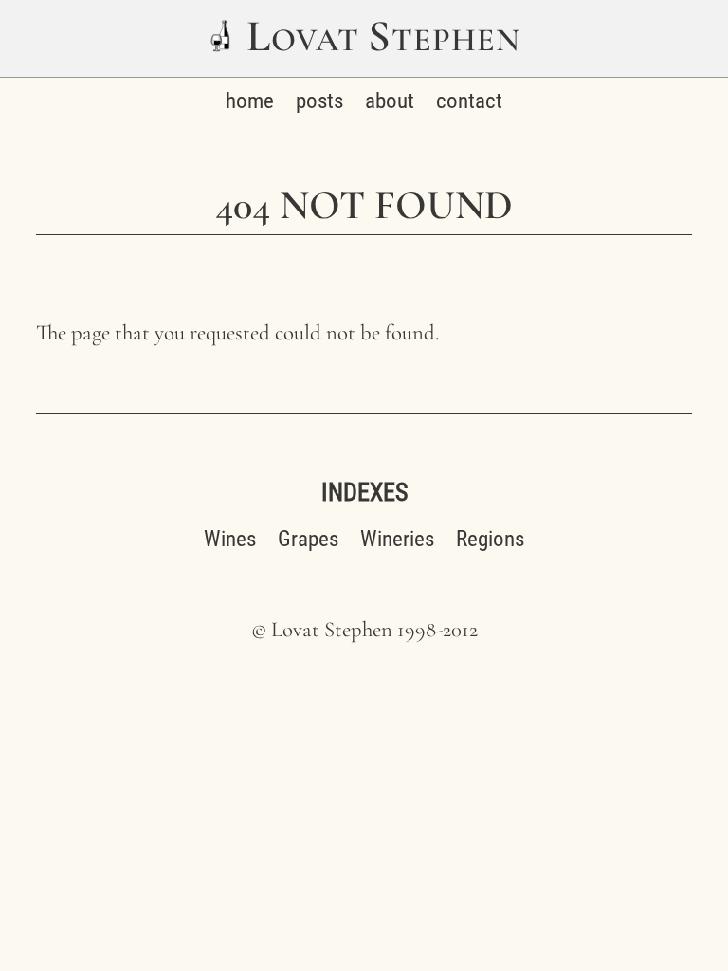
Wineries (397, 539)
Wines (230, 539)
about (389, 101)
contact (469, 101)
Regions (490, 539)
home (250, 101)
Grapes (308, 539)
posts (319, 101)
